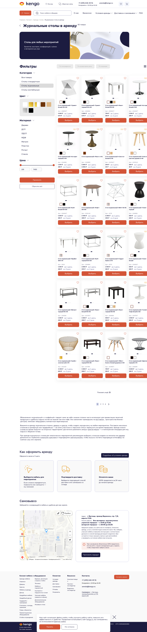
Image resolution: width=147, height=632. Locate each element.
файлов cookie (60, 621)
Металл (24, 142)
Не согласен (69, 627)
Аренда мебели (25, 579)
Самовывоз (56, 586)
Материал (25, 120)
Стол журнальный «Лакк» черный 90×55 (90, 362)
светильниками (76, 437)
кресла (64, 425)
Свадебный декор (25, 598)
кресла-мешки (93, 429)
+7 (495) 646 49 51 (88, 4)
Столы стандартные (30, 81)
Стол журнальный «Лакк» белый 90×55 (90, 310)
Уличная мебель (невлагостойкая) (41, 596)
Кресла (22, 587)
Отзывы (55, 589)
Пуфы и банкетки (25, 610)
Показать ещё (102, 392)
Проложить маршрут (91, 555)
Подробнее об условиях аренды (115, 455)
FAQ (141, 13)
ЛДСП (24, 133)
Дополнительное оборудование (40, 601)
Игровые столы (40, 604)
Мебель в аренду (25, 590)
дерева (122, 435)
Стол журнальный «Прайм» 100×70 (67, 259)
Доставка (56, 584)
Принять (50, 627)
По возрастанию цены (85, 66)
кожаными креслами (48, 437)
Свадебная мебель (26, 595)
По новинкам (103, 66)
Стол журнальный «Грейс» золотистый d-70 (67, 362)
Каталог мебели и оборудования (33, 576)
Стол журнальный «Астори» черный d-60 (67, 157)
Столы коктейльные (30, 90)
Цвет (22, 96)
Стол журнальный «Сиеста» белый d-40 (114, 157)
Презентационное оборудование (26, 613)
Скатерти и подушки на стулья (41, 591)
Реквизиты (56, 592)
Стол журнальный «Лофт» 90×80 (90, 208)
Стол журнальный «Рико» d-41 (92, 156)
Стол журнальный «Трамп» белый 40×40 (67, 106)
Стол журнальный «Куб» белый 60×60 (66, 208)
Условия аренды (102, 13)
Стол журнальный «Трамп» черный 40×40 (91, 106)
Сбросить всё (37, 186)
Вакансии (87, 13)
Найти (66, 13)
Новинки (22, 581)
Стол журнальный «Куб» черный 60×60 (90, 259)
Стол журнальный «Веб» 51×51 (115, 207)
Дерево (24, 125)
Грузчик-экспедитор (71, 585)
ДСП (23, 129)
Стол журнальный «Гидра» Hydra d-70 (114, 259)
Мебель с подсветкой (39, 587)
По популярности (65, 66)
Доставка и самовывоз (124, 13)
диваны (56, 425)
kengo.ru (89, 619)
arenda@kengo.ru (106, 3)
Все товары (26, 77)
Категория (26, 72)
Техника (37, 583)
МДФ (23, 137)
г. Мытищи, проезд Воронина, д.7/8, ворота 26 (90, 594)
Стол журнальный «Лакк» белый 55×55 (114, 106)
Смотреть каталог (121, 577)
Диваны (22, 584)
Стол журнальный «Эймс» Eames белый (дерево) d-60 (114, 362)
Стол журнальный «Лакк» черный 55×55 (114, 310)
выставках (100, 419)
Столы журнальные (30, 85)
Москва (50, 4)
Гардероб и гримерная (23, 602)
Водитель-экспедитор (71, 589)
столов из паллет (27, 429)
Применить (37, 180)
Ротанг (24, 150)
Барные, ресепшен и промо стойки (41, 579)
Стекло (24, 154)
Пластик (25, 146)
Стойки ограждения (26, 617)
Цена (23, 160)
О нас (76, 13)
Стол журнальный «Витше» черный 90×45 (67, 310)
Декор (22, 592)
